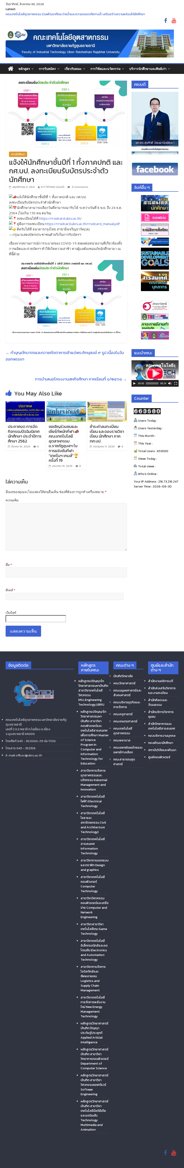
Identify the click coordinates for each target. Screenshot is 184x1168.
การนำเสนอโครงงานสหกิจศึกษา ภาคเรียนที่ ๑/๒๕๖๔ (81, 379)
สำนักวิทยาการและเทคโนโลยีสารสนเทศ (161, 726)
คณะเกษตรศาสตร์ (125, 721)
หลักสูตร (24, 69)
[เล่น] (134, 383)
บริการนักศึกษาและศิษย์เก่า (147, 69)
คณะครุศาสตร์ (123, 714)
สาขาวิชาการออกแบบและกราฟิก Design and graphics (95, 865)
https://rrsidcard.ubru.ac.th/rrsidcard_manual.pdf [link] (82, 223)
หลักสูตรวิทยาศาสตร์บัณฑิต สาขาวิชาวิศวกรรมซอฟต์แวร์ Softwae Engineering (94, 1085)
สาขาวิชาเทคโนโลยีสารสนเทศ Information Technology (93, 846)
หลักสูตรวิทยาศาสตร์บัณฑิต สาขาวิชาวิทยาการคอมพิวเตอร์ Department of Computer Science (95, 1059)
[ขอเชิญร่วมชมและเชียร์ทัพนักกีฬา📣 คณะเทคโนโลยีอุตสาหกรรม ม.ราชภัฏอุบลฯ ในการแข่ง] (66, 404)
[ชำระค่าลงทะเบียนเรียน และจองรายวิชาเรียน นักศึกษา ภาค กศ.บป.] (107, 404)
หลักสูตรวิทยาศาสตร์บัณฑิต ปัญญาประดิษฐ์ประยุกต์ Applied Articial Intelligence (94, 1033)
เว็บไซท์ (11, 612)
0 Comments (79, 187)
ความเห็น (12, 500)
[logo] (34, 674)
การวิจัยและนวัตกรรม (105, 69)
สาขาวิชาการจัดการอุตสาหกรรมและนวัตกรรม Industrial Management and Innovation (94, 780)
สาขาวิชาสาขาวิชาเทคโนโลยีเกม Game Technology (94, 929)
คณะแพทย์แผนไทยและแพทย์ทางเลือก (128, 750)
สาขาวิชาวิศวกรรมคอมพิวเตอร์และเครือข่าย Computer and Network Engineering (95, 907)
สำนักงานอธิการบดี (160, 681)
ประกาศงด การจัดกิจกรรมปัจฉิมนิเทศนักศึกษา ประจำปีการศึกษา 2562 (25, 433)
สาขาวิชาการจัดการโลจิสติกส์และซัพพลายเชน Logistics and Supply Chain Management (93, 978)
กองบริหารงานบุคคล (161, 735)
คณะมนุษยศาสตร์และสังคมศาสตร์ (127, 693)
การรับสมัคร (47, 69)
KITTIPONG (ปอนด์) (52, 187)
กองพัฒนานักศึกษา (160, 743)
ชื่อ (9, 564)
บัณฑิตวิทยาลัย (123, 676)
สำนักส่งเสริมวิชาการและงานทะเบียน (162, 690)
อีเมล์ (10, 590)
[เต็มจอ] (175, 383)
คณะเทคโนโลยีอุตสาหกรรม (122, 731)
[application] (155, 373)
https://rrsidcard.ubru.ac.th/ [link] (60, 218)
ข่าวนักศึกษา (18, 154)
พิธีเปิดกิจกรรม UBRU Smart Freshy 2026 (34, 13)
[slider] (152, 383)
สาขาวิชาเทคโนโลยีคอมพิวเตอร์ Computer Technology (93, 884)
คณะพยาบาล (121, 740)
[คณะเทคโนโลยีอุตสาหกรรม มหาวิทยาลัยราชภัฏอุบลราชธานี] (11, 69)
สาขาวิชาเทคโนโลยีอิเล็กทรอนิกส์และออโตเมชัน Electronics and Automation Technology (94, 950)
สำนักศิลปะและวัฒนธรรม (157, 702)
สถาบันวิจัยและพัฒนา (162, 750)
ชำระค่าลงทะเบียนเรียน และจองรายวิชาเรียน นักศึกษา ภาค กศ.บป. (107, 433)
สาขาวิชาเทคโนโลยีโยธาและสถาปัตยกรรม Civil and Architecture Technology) (93, 822)
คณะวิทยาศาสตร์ (124, 683)
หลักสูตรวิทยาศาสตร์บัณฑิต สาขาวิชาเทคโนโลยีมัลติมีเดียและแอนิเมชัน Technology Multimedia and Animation (94, 1115)
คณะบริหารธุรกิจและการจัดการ (126, 704)
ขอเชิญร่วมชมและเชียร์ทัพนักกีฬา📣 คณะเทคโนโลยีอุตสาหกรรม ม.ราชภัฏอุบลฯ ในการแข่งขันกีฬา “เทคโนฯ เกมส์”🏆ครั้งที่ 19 (64, 443)
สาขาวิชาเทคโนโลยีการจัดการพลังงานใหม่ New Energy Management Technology (93, 1007)
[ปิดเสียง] (170, 383)
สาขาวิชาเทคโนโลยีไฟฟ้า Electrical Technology (93, 801)
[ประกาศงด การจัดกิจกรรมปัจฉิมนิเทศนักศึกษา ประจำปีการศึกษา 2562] (25, 404)
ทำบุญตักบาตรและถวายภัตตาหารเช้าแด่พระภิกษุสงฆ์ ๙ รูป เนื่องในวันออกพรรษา (65, 356)
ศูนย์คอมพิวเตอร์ (159, 757)
